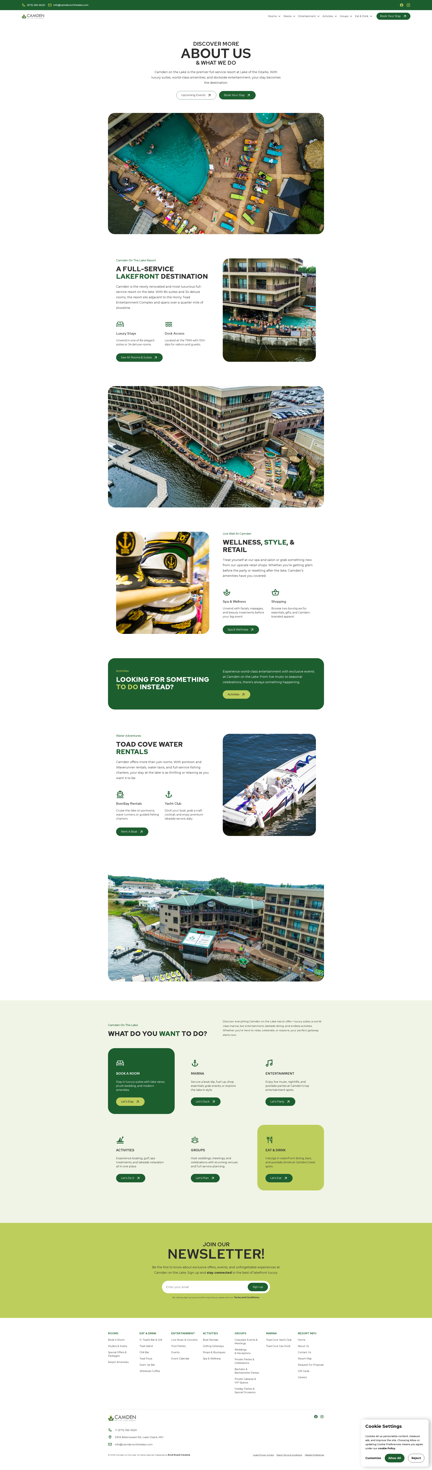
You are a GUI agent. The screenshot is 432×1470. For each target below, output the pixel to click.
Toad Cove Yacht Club (279, 1339)
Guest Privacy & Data (263, 1455)
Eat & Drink (361, 16)
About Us (303, 1346)
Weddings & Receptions (242, 1351)
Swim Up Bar (147, 1364)
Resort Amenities (118, 1362)
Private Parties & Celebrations (244, 1361)
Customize (373, 1458)
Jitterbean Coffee (150, 1371)
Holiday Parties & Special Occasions (245, 1390)
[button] (274, 16)
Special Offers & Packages (117, 1354)
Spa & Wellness (212, 1358)
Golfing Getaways (213, 1346)
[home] (33, 16)
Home (301, 1339)
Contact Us (304, 1352)
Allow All (394, 1458)
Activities (327, 16)
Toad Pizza (146, 1358)
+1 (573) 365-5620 (126, 1430)
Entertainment (307, 16)
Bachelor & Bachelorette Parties (247, 1371)
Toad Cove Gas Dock (278, 1346)
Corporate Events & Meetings (246, 1341)
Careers (302, 1377)
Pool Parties (178, 1346)
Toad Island (146, 1346)
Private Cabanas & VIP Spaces (245, 1380)
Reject (416, 1458)
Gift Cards (303, 1371)
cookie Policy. (387, 1448)
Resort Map (305, 1358)
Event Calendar (180, 1358)
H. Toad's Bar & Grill (151, 1339)
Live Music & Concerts (184, 1339)
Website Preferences (314, 1455)
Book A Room (116, 1339)
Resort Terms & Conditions (289, 1455)
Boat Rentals (210, 1339)
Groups (344, 16)
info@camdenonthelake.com (70, 5)
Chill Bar (144, 1352)
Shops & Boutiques (214, 1352)
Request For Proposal (310, 1364)
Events (175, 1352)
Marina (287, 16)
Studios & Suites (117, 1346)
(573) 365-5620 (36, 5)
